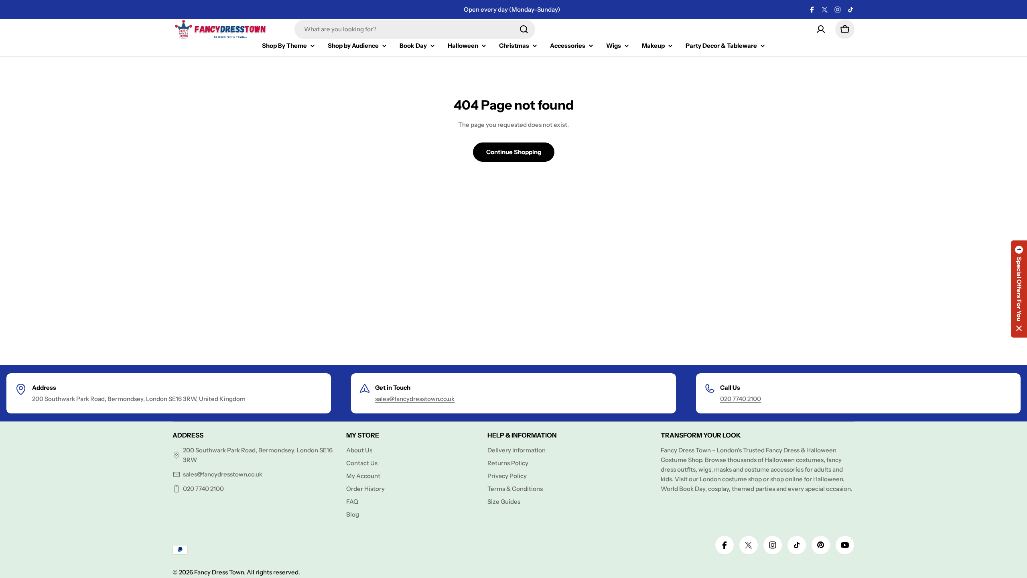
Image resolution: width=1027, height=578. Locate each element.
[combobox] (414, 29)
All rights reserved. (273, 572)
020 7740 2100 (740, 399)
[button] (1019, 289)
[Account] (821, 29)
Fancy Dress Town (219, 572)
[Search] (524, 29)
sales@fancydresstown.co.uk (415, 399)
